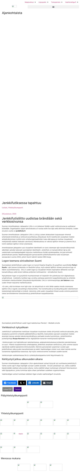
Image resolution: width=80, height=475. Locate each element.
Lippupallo (42, 2)
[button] (53, 6)
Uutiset (4, 208)
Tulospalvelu (55, 2)
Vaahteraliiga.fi (70, 2)
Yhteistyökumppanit (15, 208)
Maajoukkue (29, 2)
